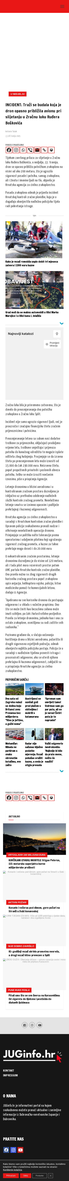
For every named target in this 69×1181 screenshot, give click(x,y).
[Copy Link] (44, 150)
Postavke (40, 1176)
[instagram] (13, 1150)
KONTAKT (8, 1070)
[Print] (51, 150)
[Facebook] (9, 150)
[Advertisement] (34, 51)
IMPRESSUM (10, 1075)
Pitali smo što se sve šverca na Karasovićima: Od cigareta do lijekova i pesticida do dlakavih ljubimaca (34, 999)
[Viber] (30, 150)
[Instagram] (16, 150)
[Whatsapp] (23, 150)
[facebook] (6, 1150)
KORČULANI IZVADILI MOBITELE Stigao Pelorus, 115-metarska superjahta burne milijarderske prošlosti (34, 863)
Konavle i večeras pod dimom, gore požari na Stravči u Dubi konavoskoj (34, 909)
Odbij (25, 1176)
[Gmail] (37, 150)
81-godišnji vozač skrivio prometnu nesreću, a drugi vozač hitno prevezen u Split (34, 953)
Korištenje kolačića (12, 1169)
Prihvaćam (11, 1176)
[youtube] (20, 1150)
